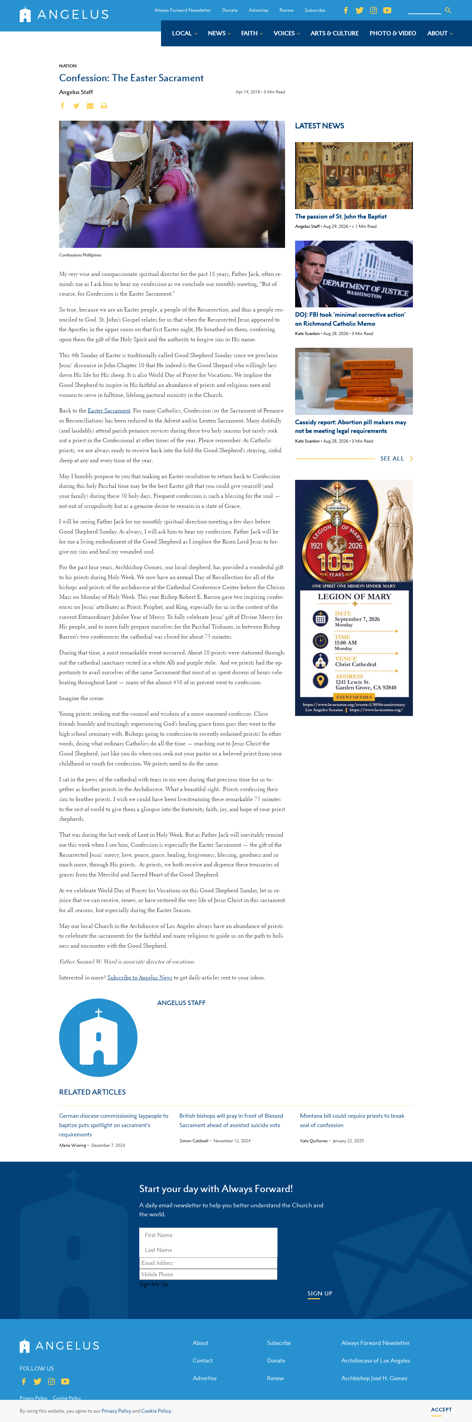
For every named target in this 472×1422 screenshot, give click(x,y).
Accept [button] (441, 1409)
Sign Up (320, 1293)
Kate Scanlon (307, 333)
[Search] (448, 10)
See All (392, 458)
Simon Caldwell (194, 1141)
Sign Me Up (153, 1284)
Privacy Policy (116, 1410)
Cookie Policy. (156, 1410)
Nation (68, 65)
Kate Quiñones (314, 1141)
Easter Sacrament (109, 410)
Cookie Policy (67, 1398)
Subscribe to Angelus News (139, 977)
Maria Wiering (72, 1145)
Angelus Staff (76, 92)
